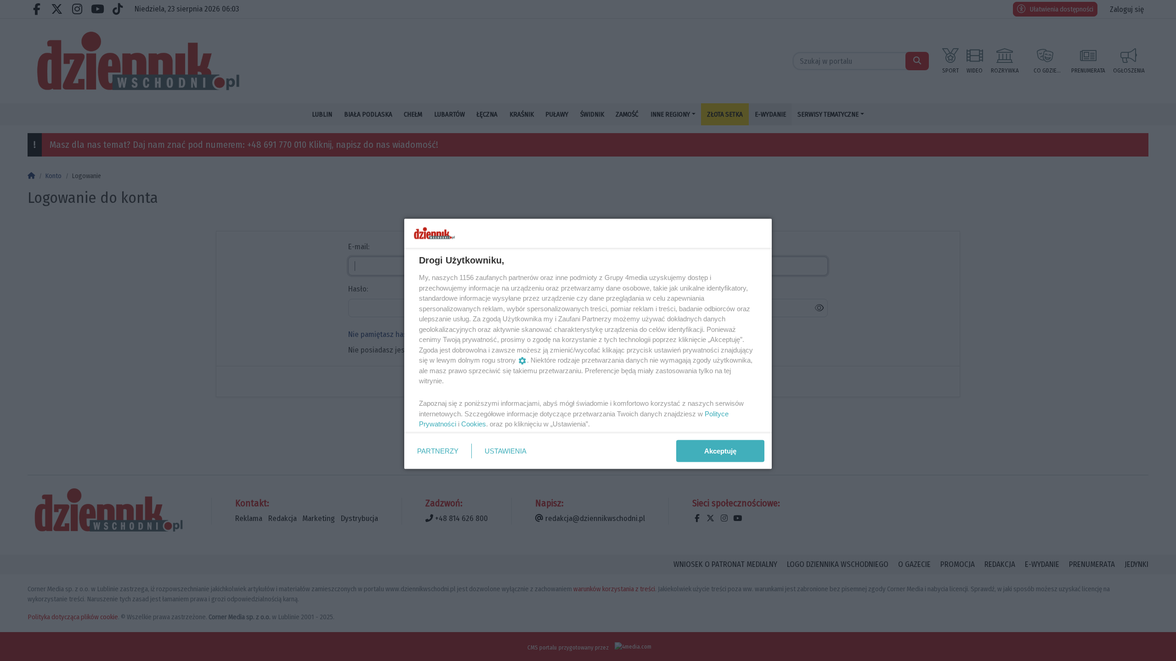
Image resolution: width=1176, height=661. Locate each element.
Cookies (473, 424)
